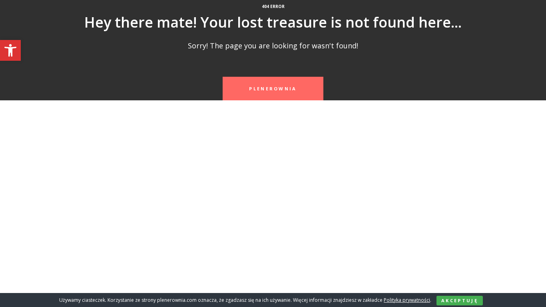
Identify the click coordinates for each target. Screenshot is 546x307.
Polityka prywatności (407, 300)
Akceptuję (459, 300)
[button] (10, 50)
